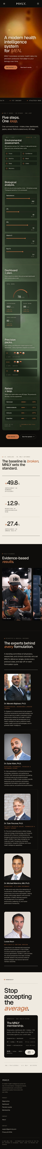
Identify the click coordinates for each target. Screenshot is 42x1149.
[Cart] (38, 4)
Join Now (30, 1052)
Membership (6, 1110)
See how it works (25, 67)
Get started (10, 67)
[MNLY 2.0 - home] (21, 4)
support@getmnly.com (9, 1129)
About (4, 1120)
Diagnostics (5, 1101)
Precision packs (7, 1107)
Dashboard (5, 1104)
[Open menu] (4, 4)
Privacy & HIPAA (7, 1132)
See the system (28, 437)
